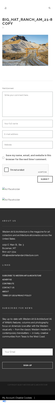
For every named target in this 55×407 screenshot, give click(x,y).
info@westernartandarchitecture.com (20, 255)
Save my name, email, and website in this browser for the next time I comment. (28, 157)
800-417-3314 (9, 252)
